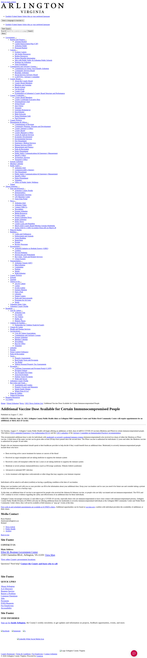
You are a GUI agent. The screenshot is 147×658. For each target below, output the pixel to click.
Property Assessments (22, 358)
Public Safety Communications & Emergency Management (36, 153)
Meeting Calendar (16, 164)
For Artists (18, 315)
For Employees (7, 605)
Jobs (3, 598)
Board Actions (20, 87)
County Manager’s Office (24, 133)
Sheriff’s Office (20, 155)
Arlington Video (21, 205)
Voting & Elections (17, 395)
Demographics (20, 193)
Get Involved (19, 89)
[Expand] (26, 40)
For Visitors (19, 317)
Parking (17, 269)
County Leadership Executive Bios (27, 100)
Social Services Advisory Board (26, 75)
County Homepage (8, 654)
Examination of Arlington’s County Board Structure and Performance (40, 93)
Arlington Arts (20, 313)
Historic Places (20, 321)
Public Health (10, 529)
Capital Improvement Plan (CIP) (26, 44)
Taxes (12, 356)
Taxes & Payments (21, 375)
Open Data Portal (21, 199)
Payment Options (21, 370)
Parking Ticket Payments (24, 377)
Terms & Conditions (23, 654)
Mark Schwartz (20, 114)
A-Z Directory (7, 589)
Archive (8, 531)
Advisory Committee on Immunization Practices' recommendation (97, 433)
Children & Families (17, 323)
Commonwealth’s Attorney (24, 170)
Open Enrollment (21, 64)
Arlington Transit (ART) (23, 263)
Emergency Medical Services (25, 143)
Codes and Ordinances (23, 234)
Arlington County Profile (24, 191)
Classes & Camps (16, 327)
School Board (20, 104)
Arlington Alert (20, 168)
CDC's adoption (62, 433)
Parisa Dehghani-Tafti (23, 116)
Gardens (18, 251)
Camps (17, 286)
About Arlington (11, 186)
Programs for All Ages (23, 300)
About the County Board (24, 81)
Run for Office (20, 344)
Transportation (15, 261)
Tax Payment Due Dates (23, 373)
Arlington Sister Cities (18, 304)
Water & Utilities (16, 393)
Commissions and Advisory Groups (23, 66)
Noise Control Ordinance (19, 352)
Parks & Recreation (22, 149)
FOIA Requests (7, 603)
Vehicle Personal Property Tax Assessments (30, 364)
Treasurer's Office (21, 160)
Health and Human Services (20, 329)
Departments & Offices (18, 122)
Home (3, 403)
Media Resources (21, 213)
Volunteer (18, 180)
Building (13, 232)
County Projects (16, 120)
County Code (19, 91)
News (12, 201)
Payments (13, 366)
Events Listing (20, 215)
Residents (9, 308)
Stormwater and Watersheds (25, 255)
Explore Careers (20, 52)
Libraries (18, 294)
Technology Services (22, 157)
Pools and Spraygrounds (23, 298)
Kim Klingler (19, 112)
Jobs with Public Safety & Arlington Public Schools (33, 60)
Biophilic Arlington (22, 73)
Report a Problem (8, 593)
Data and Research (17, 188)
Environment (15, 246)
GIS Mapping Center (22, 197)
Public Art (18, 319)
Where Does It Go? (22, 391)
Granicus (39, 656)
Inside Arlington (20, 219)
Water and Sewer (21, 379)
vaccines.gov (90, 507)
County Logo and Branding (25, 224)
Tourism (13, 279)
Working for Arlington (23, 62)
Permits (17, 242)
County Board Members (23, 83)
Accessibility (6, 608)
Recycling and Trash (17, 383)
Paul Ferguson (20, 118)
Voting (12, 184)
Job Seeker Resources (23, 54)
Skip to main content (8, 2)
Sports (17, 302)
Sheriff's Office (20, 176)
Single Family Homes (22, 389)
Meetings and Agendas (23, 85)
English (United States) (28, 16)
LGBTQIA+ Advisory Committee (27, 77)
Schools (13, 277)
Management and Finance (24, 147)
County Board (15, 79)
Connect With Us (21, 207)
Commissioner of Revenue (24, 124)
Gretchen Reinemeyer (23, 110)
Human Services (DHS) (23, 145)
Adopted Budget (21, 42)
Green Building (20, 238)
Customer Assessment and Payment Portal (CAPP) (33, 368)
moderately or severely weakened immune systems (65, 437)
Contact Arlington (50, 654)
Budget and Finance (17, 40)
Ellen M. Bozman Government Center (19, 552)
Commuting (19, 267)
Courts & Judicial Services (24, 135)
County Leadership (17, 95)
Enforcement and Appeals (24, 236)
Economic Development (23, 137)
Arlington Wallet (21, 46)
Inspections (19, 240)
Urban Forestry (20, 259)
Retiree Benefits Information (25, 58)
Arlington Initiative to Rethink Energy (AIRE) (31, 248)
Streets (17, 271)
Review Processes (21, 244)
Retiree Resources (21, 56)
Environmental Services (23, 139)
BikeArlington (20, 265)
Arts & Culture (20, 284)
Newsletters (19, 209)
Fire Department (21, 141)
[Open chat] (134, 653)
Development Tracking (23, 195)
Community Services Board (25, 71)
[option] (76, 16)
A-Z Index (9, 399)
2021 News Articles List (34, 403)
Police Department (21, 151)
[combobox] (12, 20)
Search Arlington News (23, 217)
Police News (19, 222)
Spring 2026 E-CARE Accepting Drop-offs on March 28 (35, 228)
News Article (10, 527)
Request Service (7, 591)
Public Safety (15, 166)
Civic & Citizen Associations (25, 333)
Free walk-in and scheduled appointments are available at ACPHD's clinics (28, 507)
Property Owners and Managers (26, 387)
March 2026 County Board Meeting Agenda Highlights (35, 226)
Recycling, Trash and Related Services (29, 257)
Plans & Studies (16, 230)
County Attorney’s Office (24, 128)
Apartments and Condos (23, 385)
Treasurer (18, 108)
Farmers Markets (21, 290)
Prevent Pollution (21, 253)
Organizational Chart (22, 102)
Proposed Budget (21, 48)
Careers (13, 50)
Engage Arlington (16, 162)
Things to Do (15, 282)
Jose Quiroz (19, 106)
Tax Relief (18, 362)
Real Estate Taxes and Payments (26, 360)
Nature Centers (20, 296)
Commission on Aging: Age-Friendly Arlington (32, 69)
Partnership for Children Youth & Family (29, 325)
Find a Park (19, 292)
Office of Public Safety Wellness (26, 182)
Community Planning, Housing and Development (33, 126)
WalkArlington (20, 273)
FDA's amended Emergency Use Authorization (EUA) (30, 433)
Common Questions (9, 596)
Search (3, 31)
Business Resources (13, 397)
